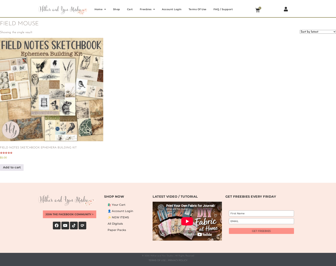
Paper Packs (117, 230)
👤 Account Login (120, 211)
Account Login (172, 9)
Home (98, 9)
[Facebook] (57, 225)
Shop (116, 9)
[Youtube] (65, 225)
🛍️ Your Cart (116, 204)
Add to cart (12, 167)
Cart (130, 9)
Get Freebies (261, 231)
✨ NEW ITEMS (118, 217)
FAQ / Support (223, 9)
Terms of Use (197, 9)
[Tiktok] (74, 225)
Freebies (146, 9)
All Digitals (115, 223)
